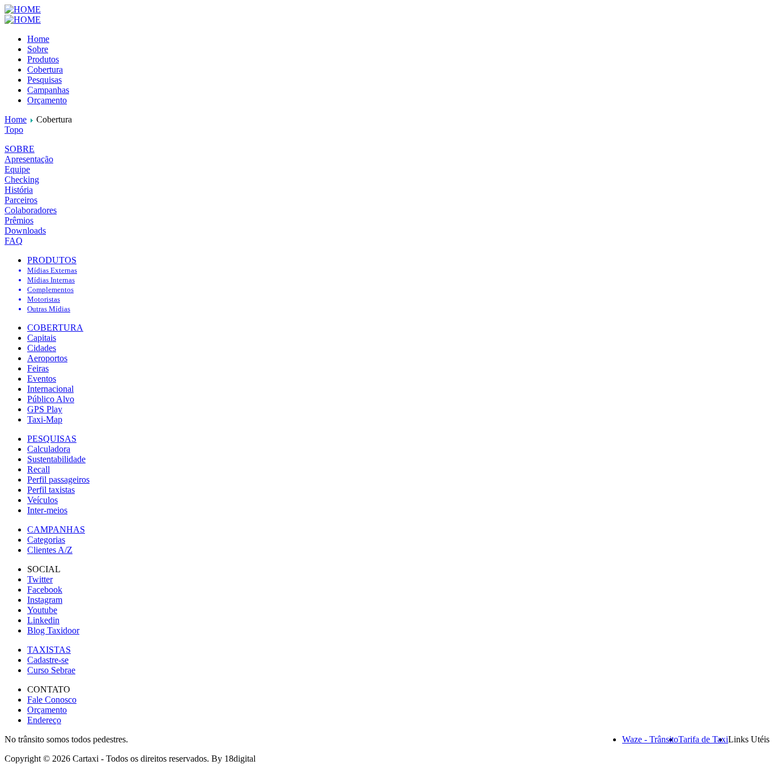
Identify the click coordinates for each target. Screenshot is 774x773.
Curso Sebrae (51, 670)
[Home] (23, 9)
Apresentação (29, 159)
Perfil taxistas (51, 490)
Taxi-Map (44, 419)
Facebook (44, 589)
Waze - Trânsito (650, 739)
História (19, 190)
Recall (38, 469)
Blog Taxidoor (53, 630)
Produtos (43, 59)
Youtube (42, 610)
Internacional (50, 389)
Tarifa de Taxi (703, 739)
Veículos (42, 500)
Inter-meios (47, 510)
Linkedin (43, 620)
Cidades (41, 348)
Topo (14, 129)
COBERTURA (55, 327)
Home (38, 39)
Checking (22, 179)
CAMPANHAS (56, 529)
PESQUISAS (51, 438)
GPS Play (44, 409)
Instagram (44, 600)
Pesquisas (44, 80)
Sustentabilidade (56, 459)
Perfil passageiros (58, 479)
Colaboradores (31, 210)
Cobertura (45, 69)
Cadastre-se (48, 660)
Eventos (41, 378)
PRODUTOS (51, 260)
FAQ (14, 241)
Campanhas (48, 90)
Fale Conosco (51, 699)
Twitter (40, 579)
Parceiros (21, 200)
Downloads (25, 230)
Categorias (46, 539)
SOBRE (20, 149)
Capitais (41, 338)
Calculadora (48, 449)
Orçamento (47, 100)
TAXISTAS (49, 649)
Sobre (37, 49)
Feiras (38, 368)
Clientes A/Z (50, 550)
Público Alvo (50, 399)
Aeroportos (47, 358)
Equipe (17, 169)
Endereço (44, 720)
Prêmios (19, 220)
